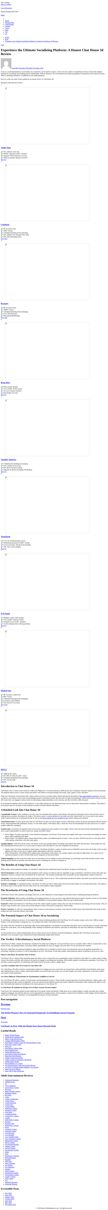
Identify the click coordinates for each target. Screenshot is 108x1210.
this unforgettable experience (89, 796)
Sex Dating (9, 1165)
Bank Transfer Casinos (12, 1091)
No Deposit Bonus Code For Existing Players (20, 1065)
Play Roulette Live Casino (14, 1063)
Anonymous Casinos (12, 1088)
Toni (13, 68)
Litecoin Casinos (10, 1131)
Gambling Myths (10, 1114)
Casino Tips (9, 1105)
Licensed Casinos (11, 1129)
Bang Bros (5, 383)
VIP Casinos (9, 1178)
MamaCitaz (6, 691)
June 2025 (8, 1201)
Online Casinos (10, 1146)
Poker (7, 1152)
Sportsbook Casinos (11, 1173)
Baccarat (8, 1089)
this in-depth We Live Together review (55, 818)
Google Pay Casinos (12, 1116)
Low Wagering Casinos (13, 1139)
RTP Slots (8, 1161)
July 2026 (8, 1193)
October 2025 (9, 1199)
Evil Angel (5, 613)
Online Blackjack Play (12, 1052)
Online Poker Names (12, 1062)
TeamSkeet (5, 537)
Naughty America (8, 459)
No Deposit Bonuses (12, 1144)
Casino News (9, 1101)
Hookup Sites (9, 22)
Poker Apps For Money (13, 1069)
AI (6, 34)
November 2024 (10, 1204)
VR (6, 32)
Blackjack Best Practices (13, 1056)
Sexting (7, 26)
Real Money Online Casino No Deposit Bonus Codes (23, 1043)
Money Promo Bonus (12, 1035)
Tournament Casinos (12, 1175)
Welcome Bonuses (11, 1184)
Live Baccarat (9, 1133)
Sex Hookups (9, 1167)
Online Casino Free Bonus (14, 1058)
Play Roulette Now (11, 1050)
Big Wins (8, 1095)
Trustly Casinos (10, 1177)
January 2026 (9, 1197)
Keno (7, 1127)
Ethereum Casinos (11, 1108)
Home (7, 21)
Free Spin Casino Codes (13, 1044)
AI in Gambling (10, 1086)
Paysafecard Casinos (12, 1150)
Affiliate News (10, 1082)
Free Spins (8, 1112)
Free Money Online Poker (13, 1048)
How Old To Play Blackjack (14, 1071)
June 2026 (8, 1195)
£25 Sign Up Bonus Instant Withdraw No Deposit (21, 1067)
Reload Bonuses (10, 1158)
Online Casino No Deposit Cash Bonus (18, 1060)
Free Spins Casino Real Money (15, 1054)
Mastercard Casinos (11, 1141)
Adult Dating (9, 24)
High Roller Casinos (12, 1120)
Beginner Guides (10, 1093)
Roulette (8, 1160)
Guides (7, 1118)
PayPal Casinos (10, 1148)
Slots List (8, 1046)
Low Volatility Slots (11, 1137)
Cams (7, 28)
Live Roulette (9, 1135)
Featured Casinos (11, 1110)
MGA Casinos (10, 1142)
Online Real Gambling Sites (14, 1037)
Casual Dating (10, 1106)
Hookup (8, 1122)
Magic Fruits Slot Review (13, 1039)
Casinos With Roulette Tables (15, 1041)
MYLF (4, 769)
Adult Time (6, 148)
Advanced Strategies (12, 1080)
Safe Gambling (10, 1163)
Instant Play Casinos (12, 1125)
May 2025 (8, 1203)
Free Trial (4, 239)
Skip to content (6, 4)
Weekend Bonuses (11, 1182)
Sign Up (3, 160)
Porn (6, 30)
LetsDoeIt (5, 224)
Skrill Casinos (9, 1171)
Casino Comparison (11, 1099)
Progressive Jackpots (12, 1156)
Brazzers (4, 303)
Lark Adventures (6, 8)
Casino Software (10, 1103)
